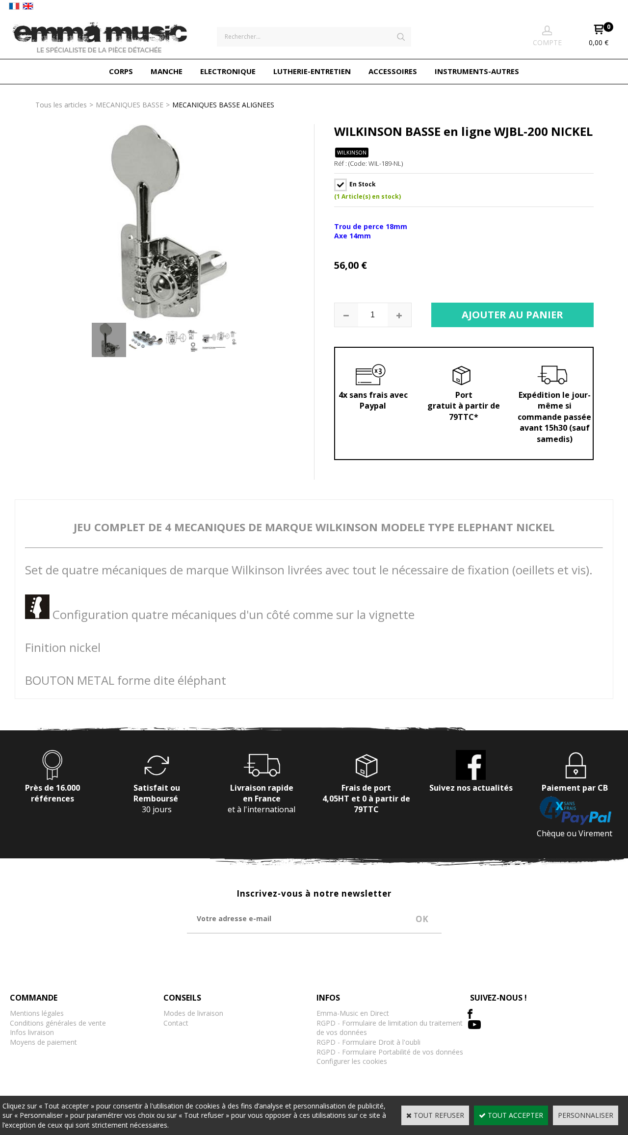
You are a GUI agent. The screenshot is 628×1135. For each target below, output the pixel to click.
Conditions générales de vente (58, 1023)
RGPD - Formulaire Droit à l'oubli (368, 1042)
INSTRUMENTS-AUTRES (477, 71)
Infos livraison (32, 1032)
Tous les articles (61, 104)
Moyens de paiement (43, 1042)
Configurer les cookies (351, 1061)
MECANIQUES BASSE (129, 104)
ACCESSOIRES (392, 71)
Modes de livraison (193, 1013)
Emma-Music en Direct (352, 1013)
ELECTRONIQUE (228, 71)
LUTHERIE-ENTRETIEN (312, 71)
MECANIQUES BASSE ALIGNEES (223, 104)
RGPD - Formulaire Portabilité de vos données (389, 1052)
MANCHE (167, 71)
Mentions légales (37, 1013)
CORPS (121, 71)
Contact (175, 1023)
